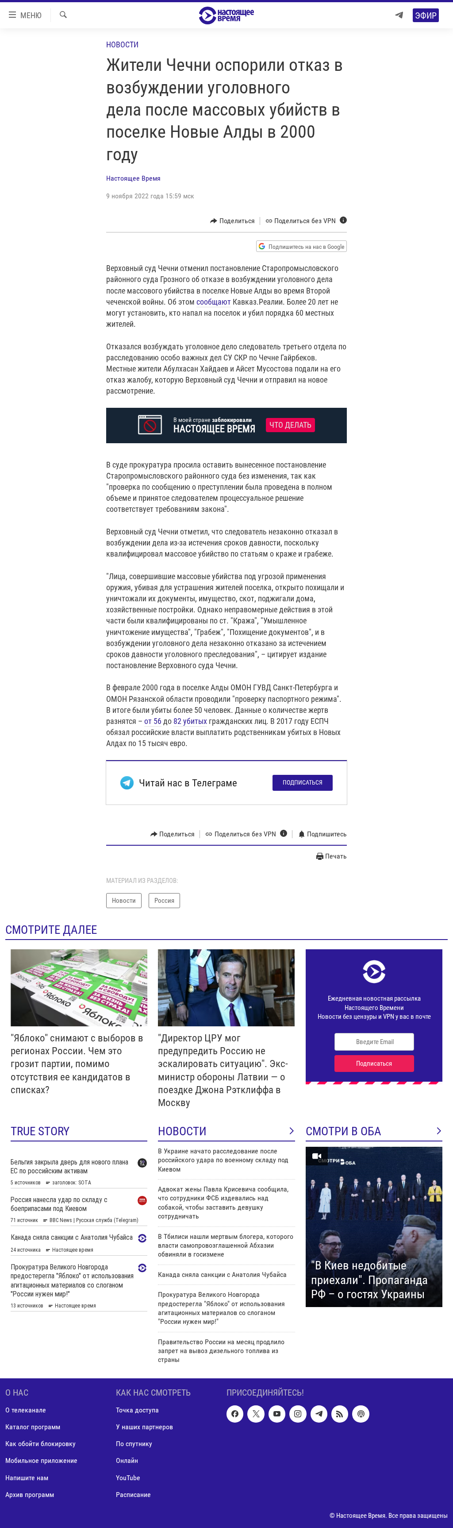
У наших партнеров (144, 1427)
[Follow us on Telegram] (319, 1413)
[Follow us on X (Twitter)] (255, 1413)
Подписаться (302, 782)
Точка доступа (137, 1410)
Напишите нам (26, 1477)
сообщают (213, 301)
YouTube (128, 1477)
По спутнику (134, 1443)
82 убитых (190, 721)
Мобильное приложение (41, 1460)
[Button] (232, 221)
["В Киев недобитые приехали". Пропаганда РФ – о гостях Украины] (374, 1227)
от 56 (152, 721)
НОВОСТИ (182, 1131)
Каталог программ (32, 1427)
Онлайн (127, 1460)
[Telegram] (399, 15)
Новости (122, 44)
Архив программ (29, 1494)
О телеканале (25, 1410)
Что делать (290, 425)
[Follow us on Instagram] (297, 1413)
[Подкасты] (360, 1413)
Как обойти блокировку (40, 1443)
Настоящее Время (133, 178)
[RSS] (339, 1413)
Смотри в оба (343, 1131)
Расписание (133, 1494)
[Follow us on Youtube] (277, 1413)
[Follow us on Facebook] (234, 1413)
